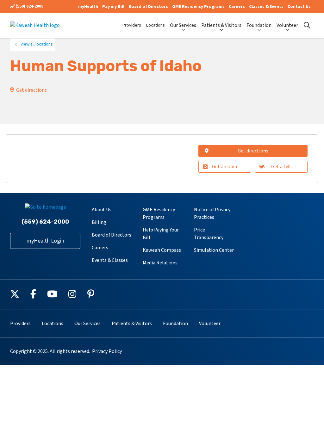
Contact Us (299, 6)
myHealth (88, 6)
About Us (101, 209)
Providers (131, 25)
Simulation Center (214, 250)
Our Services (183, 25)
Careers (237, 6)
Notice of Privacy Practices (212, 213)
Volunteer (287, 25)
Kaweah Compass (162, 250)
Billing (99, 222)
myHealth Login (45, 241)
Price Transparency (208, 233)
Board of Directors (148, 6)
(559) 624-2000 (29, 6)
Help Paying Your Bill (161, 233)
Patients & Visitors (221, 25)
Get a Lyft (281, 166)
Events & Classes (110, 260)
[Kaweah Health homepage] (35, 25)
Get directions (31, 90)
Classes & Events (266, 6)
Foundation (258, 25)
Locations (155, 25)
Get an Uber (225, 166)
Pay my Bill (113, 6)
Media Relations (160, 262)
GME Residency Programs (198, 6)
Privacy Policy (107, 351)
